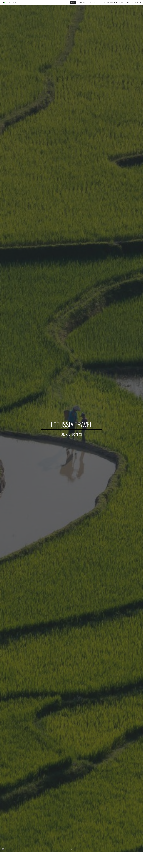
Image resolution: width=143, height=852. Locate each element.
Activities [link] (92, 2)
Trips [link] (101, 2)
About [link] (121, 2)
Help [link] (136, 2)
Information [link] (111, 2)
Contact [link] (128, 2)
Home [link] (73, 2)
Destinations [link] (81, 2)
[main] (71, 425)
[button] (141, 2)
